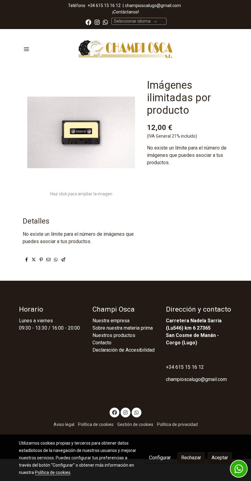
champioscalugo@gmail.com (153, 5)
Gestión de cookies (135, 424)
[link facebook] (88, 22)
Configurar (160, 458)
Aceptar (220, 458)
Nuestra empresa (110, 321)
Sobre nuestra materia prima (122, 328)
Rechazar (191, 458)
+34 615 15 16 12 (104, 5)
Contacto (101, 343)
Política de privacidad (177, 424)
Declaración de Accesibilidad (123, 350)
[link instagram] (97, 22)
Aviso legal (64, 424)
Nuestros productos (113, 335)
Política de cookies (96, 424)
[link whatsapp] (105, 22)
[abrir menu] (26, 49)
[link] (125, 49)
